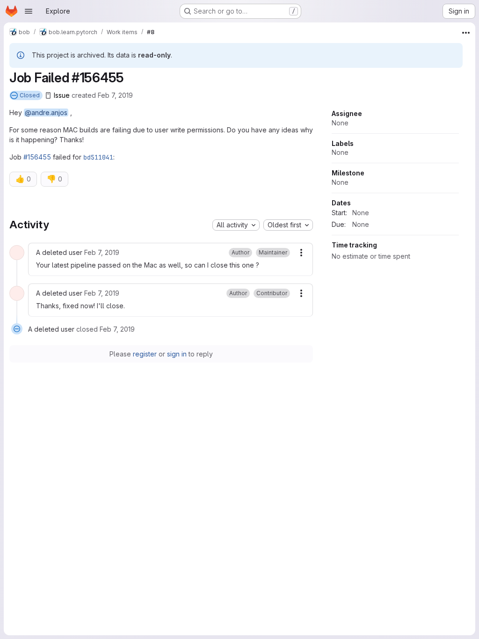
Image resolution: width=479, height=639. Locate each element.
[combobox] (236, 225)
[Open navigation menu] (28, 11)
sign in (177, 354)
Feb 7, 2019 (115, 95)
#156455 (37, 157)
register (145, 354)
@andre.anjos (46, 112)
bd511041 (98, 157)
